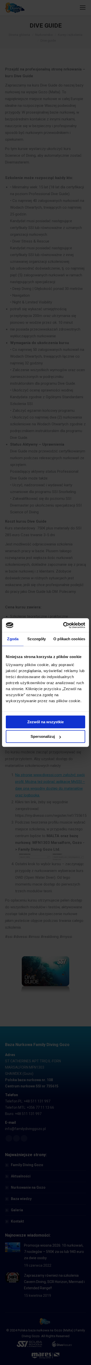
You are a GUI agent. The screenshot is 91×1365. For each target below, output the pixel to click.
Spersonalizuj (43, 736)
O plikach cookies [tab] (69, 639)
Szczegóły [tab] (36, 639)
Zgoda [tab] (12, 639)
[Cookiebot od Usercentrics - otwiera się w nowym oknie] (64, 625)
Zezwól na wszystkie (45, 722)
